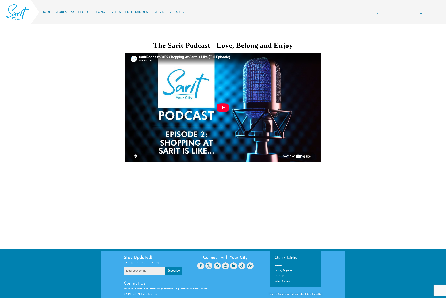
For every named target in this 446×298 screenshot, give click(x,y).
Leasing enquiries (283, 270)
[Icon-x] (208, 265)
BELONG (99, 12)
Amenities (279, 276)
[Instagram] (217, 265)
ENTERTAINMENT (137, 12)
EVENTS (115, 12)
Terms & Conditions (279, 294)
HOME (46, 12)
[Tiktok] (241, 265)
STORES (61, 12)
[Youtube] (225, 265)
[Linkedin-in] (233, 265)
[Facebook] (200, 265)
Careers (278, 265)
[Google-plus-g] (250, 265)
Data (309, 294)
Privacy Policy (297, 294)
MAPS (180, 12)
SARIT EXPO (79, 12)
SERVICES (161, 12)
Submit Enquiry (282, 281)
